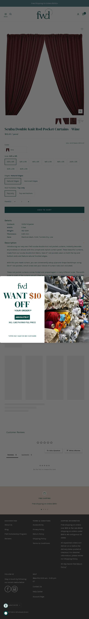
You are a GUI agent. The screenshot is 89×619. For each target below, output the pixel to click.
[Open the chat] (5, 613)
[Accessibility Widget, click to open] (5, 605)
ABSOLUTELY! (22, 317)
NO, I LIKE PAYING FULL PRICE (22, 322)
